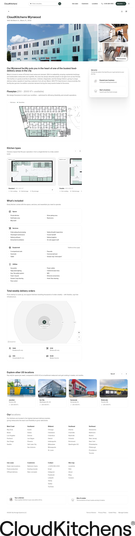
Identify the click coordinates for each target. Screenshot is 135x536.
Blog (70, 475)
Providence (92, 450)
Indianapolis (52, 441)
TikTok (50, 481)
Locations (71, 466)
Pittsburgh (92, 447)
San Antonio (31, 447)
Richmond (71, 441)
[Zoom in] (79, 337)
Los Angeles (11, 436)
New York (92, 441)
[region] (44, 322)
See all (113, 374)
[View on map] (126, 11)
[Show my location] (79, 332)
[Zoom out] (79, 341)
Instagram (51, 472)
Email (50, 469)
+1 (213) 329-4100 (54, 466)
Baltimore (92, 433)
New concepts (32, 472)
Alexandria (92, 430)
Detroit (50, 438)
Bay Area (10, 430)
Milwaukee (51, 444)
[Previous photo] (9, 388)
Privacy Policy (102, 512)
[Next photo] (33, 388)
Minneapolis (52, 447)
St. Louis (51, 450)
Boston (91, 436)
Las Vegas (30, 438)
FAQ (69, 469)
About (70, 472)
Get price (120, 3)
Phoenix (30, 441)
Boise (9, 433)
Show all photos (121, 59)
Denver (29, 436)
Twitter (50, 484)
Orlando (71, 438)
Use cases (75, 3)
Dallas (29, 433)
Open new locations (13, 466)
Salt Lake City (31, 444)
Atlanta (70, 430)
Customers (85, 3)
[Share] (122, 11)
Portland (10, 438)
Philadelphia (93, 444)
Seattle (9, 444)
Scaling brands (32, 469)
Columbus (51, 436)
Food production (12, 469)
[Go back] (9, 11)
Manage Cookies (123, 512)
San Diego (10, 441)
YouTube (51, 487)
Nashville (71, 436)
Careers (71, 478)
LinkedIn (51, 478)
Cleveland (51, 433)
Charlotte (71, 433)
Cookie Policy (112, 512)
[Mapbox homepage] (12, 342)
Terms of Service (91, 512)
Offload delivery (12, 472)
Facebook (51, 475)
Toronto (91, 453)
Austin (29, 430)
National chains (32, 466)
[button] (31, 175)
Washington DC (73, 444)
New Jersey (93, 438)
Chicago (51, 430)
